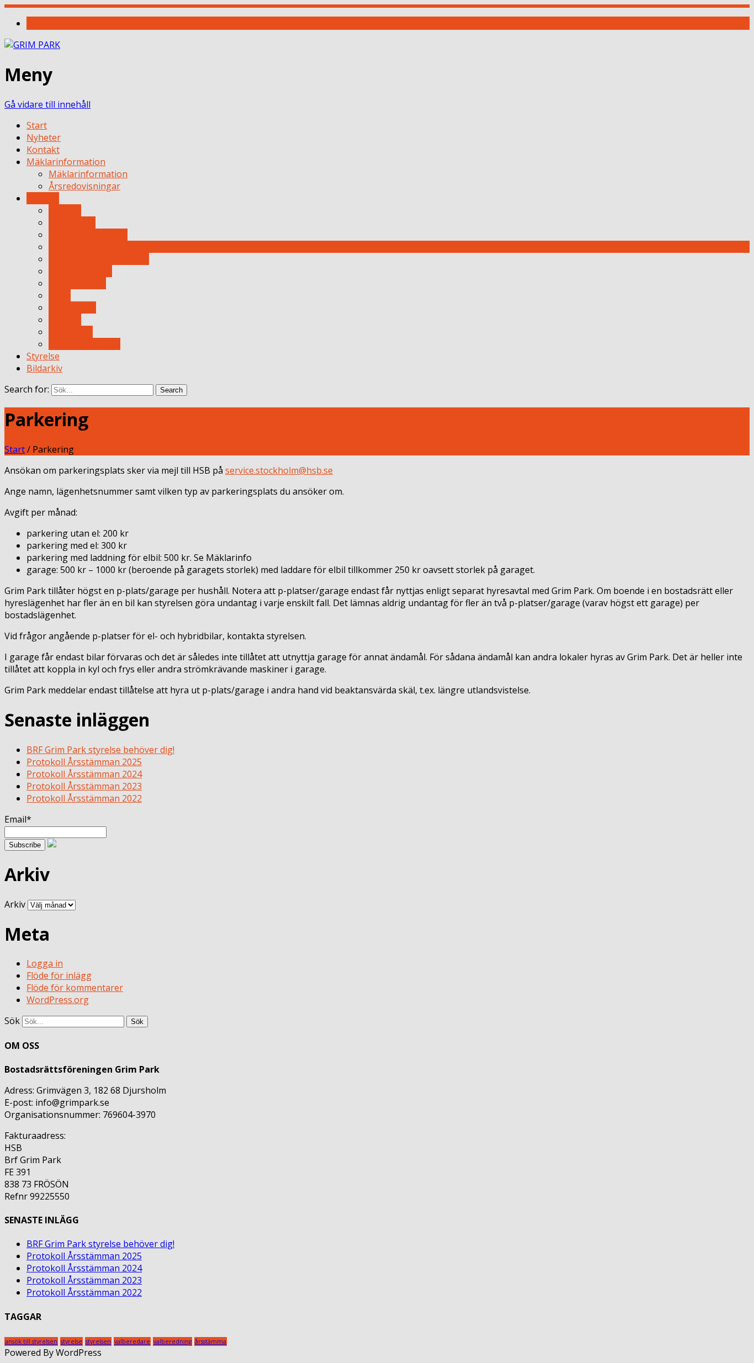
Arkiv (14, 904)
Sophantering (77, 283)
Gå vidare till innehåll (47, 104)
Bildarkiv (44, 368)
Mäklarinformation (65, 162)
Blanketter (71, 332)
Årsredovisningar (84, 186)
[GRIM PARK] (32, 45)
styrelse (71, 1341)
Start (36, 125)
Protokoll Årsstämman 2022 (84, 798)
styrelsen (98, 1341)
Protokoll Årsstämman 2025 (84, 762)
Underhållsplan (80, 271)
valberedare (132, 1341)
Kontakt (43, 150)
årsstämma (210, 1341)
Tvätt (60, 295)
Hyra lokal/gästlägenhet (99, 259)
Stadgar (65, 320)
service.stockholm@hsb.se (279, 470)
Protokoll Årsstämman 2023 (84, 786)
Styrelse (43, 356)
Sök (12, 1021)
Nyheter (43, 137)
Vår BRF (42, 198)
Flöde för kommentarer (74, 988)
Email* (17, 819)
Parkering (69, 247)
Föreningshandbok (88, 235)
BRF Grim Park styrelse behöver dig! (100, 750)
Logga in (44, 963)
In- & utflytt (72, 222)
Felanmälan (72, 307)
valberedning (172, 1341)
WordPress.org (57, 1000)
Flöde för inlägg (59, 975)
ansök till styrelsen (31, 1341)
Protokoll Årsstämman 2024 (84, 774)
